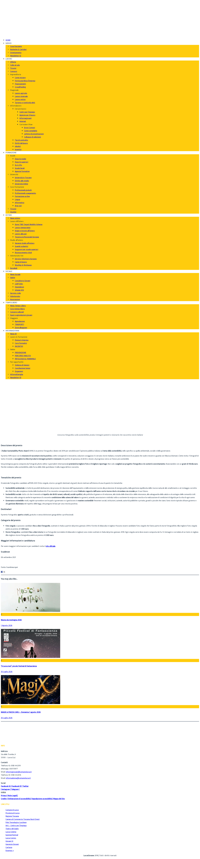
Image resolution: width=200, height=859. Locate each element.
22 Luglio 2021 (11, 430)
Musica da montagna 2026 (11, 620)
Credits (4, 798)
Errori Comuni (29, 127)
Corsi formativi (21, 343)
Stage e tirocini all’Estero (25, 230)
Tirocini (13, 68)
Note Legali (12, 795)
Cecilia (8, 423)
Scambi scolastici (21, 246)
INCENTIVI (19, 346)
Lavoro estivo (20, 99)
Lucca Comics (11, 838)
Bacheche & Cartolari (18, 49)
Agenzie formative (22, 171)
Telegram (15, 789)
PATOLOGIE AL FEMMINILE (25, 358)
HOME (8, 40)
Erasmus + (10, 850)
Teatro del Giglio (12, 828)
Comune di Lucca (12, 810)
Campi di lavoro (21, 262)
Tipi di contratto (21, 140)
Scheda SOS (19, 290)
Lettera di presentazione (34, 134)
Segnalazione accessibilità (42, 798)
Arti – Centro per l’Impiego (16, 825)
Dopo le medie (20, 159)
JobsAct (18, 146)
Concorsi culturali (17, 312)
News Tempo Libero (18, 305)
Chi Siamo (9, 3)
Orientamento (15, 52)
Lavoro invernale (21, 96)
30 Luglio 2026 (6, 671)
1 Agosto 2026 (6, 625)
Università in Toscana (23, 177)
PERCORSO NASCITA (23, 355)
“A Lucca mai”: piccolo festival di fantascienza (19, 666)
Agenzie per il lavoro (27, 115)
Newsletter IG (15, 55)
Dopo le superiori (21, 162)
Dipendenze (19, 287)
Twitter (26, 786)
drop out (18, 205)
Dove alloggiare (21, 327)
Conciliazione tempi (22, 368)
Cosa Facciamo (16, 46)
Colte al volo (15, 65)
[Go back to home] (7, 32)
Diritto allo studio (22, 180)
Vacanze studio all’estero (24, 243)
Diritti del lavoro (21, 143)
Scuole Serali (20, 168)
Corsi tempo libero (17, 308)
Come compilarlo (30, 130)
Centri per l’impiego (27, 112)
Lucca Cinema (11, 831)
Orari (8, 9)
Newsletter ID (15, 377)
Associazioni (15, 299)
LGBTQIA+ (19, 283)
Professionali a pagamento (25, 193)
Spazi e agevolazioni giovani (21, 315)
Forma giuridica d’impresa (25, 80)
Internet (22, 121)
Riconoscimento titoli (23, 252)
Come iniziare (20, 77)
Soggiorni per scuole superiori (26, 249)
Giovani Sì (9, 841)
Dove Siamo (10, 6)
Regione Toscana (12, 816)
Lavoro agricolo (21, 93)
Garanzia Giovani (12, 844)
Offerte (13, 62)
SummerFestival (12, 835)
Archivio (9, 426)
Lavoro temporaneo (22, 227)
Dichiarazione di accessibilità (19, 798)
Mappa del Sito (59, 798)
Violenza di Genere (22, 365)
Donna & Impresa (21, 340)
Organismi (19, 371)
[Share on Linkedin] (7, 572)
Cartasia (9, 847)
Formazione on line (22, 196)
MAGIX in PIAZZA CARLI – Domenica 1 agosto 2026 (21, 712)
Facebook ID (16, 786)
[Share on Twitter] (4, 572)
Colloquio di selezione (32, 137)
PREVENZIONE (20, 352)
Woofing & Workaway (23, 265)
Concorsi (13, 71)
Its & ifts (18, 165)
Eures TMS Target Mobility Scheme (28, 224)
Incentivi (18, 149)
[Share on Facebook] (2, 572)
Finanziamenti (20, 84)
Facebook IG (5, 786)
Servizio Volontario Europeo (26, 258)
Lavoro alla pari (21, 233)
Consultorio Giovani (22, 280)
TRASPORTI (19, 324)
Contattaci (10, 12)
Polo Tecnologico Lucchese (16, 822)
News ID (13, 333)
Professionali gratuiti (23, 190)
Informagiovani (25, 118)
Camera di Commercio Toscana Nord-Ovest (23, 819)
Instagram (6, 789)
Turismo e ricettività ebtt (25, 102)
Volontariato (15, 296)
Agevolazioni (20, 321)
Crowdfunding (20, 87)
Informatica (19, 202)
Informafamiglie (16, 374)
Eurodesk (13, 268)
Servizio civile (15, 293)
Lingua (17, 199)
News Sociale (15, 274)
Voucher (13, 212)
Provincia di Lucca (12, 813)
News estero (15, 218)
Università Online (21, 184)
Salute (12, 277)
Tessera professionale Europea (27, 237)
